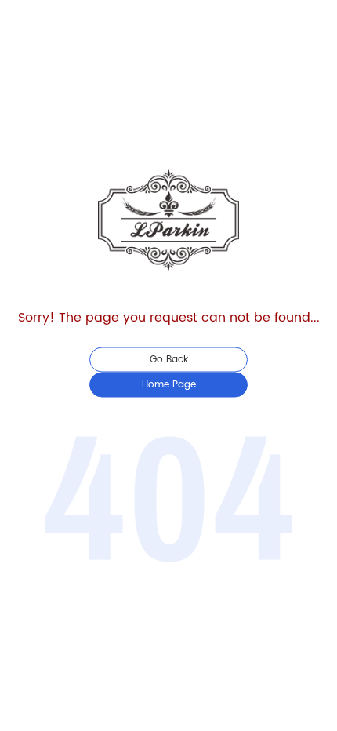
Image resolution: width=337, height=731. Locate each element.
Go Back (169, 359)
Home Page (169, 384)
